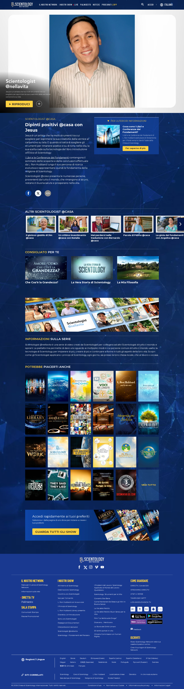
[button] (3, 224)
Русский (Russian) (140, 662)
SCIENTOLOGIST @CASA (40, 119)
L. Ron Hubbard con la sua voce (71, 602)
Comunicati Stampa (30, 612)
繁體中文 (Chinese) (67, 666)
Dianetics (132, 674)
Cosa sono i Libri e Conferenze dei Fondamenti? (133, 129)
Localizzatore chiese (116, 674)
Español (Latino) (115, 658)
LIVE (76, 4)
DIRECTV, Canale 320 (140, 586)
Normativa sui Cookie (115, 685)
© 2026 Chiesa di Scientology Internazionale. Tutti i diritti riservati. (38, 685)
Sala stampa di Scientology (70, 678)
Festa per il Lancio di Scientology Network (34, 586)
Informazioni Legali (162, 685)
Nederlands (102, 662)
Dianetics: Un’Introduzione (69, 615)
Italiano (73, 662)
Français (82, 666)
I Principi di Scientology (67, 606)
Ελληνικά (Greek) (98, 658)
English (63, 658)
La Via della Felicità (102, 608)
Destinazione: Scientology (68, 590)
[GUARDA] (148, 386)
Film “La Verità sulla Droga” (105, 618)
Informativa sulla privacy (139, 685)
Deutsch (83, 658)
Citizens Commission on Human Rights (107, 635)
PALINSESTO (85, 4)
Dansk (72, 658)
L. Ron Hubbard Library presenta (71, 610)
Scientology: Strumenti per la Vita (108, 594)
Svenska (155, 662)
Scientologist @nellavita (68, 631)
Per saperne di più (135, 148)
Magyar (63, 662)
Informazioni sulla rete (30, 591)
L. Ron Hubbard (99, 674)
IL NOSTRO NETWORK (48, 4)
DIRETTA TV (28, 597)
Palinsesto (27, 602)
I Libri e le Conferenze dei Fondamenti (47, 157)
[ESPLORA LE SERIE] (35, 386)
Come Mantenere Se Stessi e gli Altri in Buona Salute (109, 603)
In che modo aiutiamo (149, 674)
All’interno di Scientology (68, 586)
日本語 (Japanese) (87, 662)
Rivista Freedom (114, 678)
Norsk (114, 662)
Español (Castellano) (133, 658)
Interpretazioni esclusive (68, 627)
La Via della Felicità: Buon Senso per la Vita (109, 613)
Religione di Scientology (94, 678)
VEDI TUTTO (148, 484)
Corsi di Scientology (80, 674)
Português (125, 662)
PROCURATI (109, 4)
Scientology (64, 674)
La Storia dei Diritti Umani (105, 626)
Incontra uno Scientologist (68, 594)
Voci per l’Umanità (65, 598)
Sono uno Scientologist (67, 619)
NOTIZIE (96, 4)
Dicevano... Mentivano (103, 622)
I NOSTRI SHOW (65, 4)
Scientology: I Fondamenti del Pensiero (74, 635)
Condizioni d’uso (94, 685)
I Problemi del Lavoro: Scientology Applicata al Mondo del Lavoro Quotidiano (108, 587)
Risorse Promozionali (30, 616)
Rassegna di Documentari (68, 623)
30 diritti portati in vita (103, 631)
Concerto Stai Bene (102, 598)
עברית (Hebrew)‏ (152, 658)
